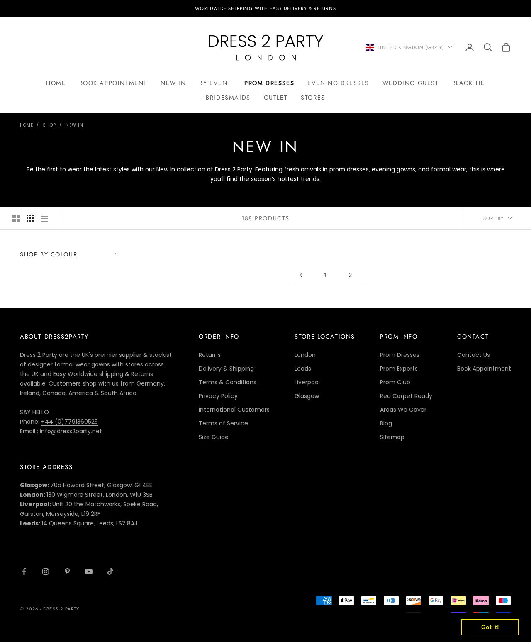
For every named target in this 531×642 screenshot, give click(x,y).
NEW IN (173, 83)
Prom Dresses (399, 355)
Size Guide (214, 437)
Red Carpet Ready (406, 396)
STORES (313, 97)
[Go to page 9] (300, 275)
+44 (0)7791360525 (69, 421)
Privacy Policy (218, 396)
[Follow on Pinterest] (67, 571)
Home (26, 125)
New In (75, 125)
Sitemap (392, 437)
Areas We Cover (403, 409)
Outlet (276, 97)
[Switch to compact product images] (44, 218)
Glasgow (307, 396)
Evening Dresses (338, 83)
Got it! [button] (490, 627)
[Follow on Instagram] (45, 571)
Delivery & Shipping (226, 368)
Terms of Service (223, 423)
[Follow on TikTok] (110, 571)
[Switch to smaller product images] (30, 218)
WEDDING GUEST (410, 83)
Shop (49, 125)
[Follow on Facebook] (24, 571)
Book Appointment (484, 368)
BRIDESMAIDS (228, 97)
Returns (210, 355)
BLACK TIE (468, 83)
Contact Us (473, 355)
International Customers (234, 409)
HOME (56, 83)
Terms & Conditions (227, 382)
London (305, 355)
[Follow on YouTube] (89, 571)
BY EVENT (215, 83)
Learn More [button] (267, 626)
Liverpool (307, 382)
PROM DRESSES (269, 83)
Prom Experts (399, 368)
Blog (386, 423)
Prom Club (395, 382)
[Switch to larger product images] (16, 218)
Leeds (303, 368)
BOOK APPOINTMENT (113, 83)
